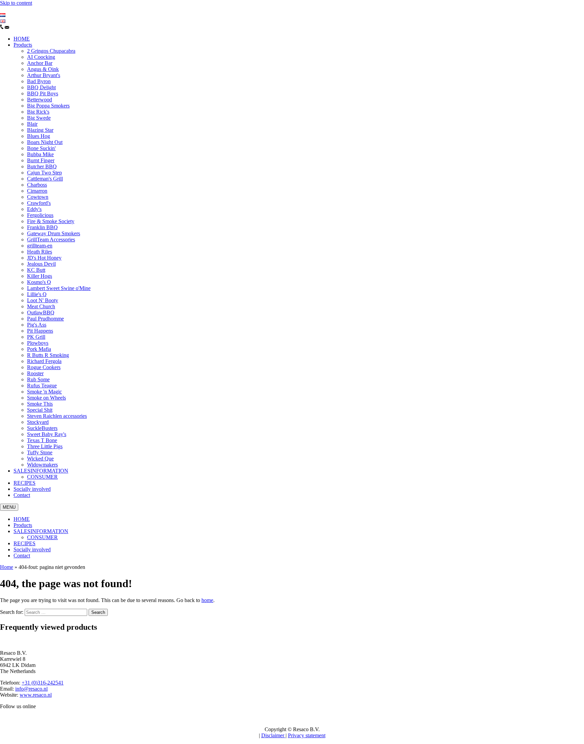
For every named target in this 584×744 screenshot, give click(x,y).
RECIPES (24, 483)
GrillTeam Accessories (51, 239)
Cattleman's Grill (45, 179)
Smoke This (40, 404)
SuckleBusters (42, 428)
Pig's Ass (36, 325)
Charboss (37, 185)
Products (23, 45)
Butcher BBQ (42, 166)
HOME (22, 39)
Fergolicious (40, 215)
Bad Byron (39, 81)
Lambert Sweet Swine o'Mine (59, 288)
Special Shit (39, 410)
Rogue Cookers (43, 367)
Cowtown (37, 197)
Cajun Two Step (44, 172)
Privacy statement (306, 735)
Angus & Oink (43, 69)
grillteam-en (39, 245)
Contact (22, 495)
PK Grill (36, 337)
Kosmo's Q (39, 282)
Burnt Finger (40, 160)
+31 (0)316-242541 (43, 683)
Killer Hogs (39, 276)
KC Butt (36, 270)
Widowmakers (42, 464)
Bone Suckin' (41, 148)
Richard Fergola (44, 361)
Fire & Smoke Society (50, 221)
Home (6, 567)
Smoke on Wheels (46, 398)
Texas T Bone (42, 440)
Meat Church (41, 306)
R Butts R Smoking (48, 355)
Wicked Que (40, 458)
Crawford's (39, 203)
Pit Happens (40, 331)
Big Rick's (38, 112)
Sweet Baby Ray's (46, 434)
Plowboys (37, 343)
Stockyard (38, 422)
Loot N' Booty (42, 300)
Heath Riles (39, 252)
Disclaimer (273, 735)
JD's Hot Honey (44, 258)
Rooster (35, 373)
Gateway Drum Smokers (53, 233)
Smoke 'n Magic (44, 391)
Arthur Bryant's (43, 75)
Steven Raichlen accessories (57, 416)
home (207, 600)
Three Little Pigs (45, 446)
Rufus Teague (42, 385)
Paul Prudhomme (45, 318)
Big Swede (39, 118)
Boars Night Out (45, 142)
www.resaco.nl (36, 695)
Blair (32, 124)
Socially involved (32, 489)
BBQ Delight (41, 87)
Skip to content (16, 3)
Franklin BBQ (42, 227)
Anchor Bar (39, 63)
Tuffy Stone (39, 452)
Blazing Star (40, 130)
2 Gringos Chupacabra (51, 51)
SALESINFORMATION (41, 471)
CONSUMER (42, 477)
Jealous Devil (41, 264)
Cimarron (37, 191)
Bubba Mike (40, 154)
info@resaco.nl (31, 689)
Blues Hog (38, 136)
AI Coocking (41, 57)
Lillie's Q (37, 294)
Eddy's (34, 209)
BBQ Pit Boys (42, 93)
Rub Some (38, 379)
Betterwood (39, 99)
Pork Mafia (39, 349)
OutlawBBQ (40, 312)
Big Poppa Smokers (48, 106)
